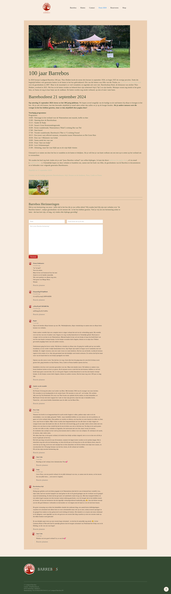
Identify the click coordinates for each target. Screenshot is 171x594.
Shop (124, 8)
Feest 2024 (102, 8)
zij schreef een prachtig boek (130, 82)
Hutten (82, 8)
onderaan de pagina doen (118, 160)
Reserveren (114, 8)
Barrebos (73, 8)
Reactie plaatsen (39, 285)
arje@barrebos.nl (35, 163)
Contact (92, 8)
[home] (46, 7)
